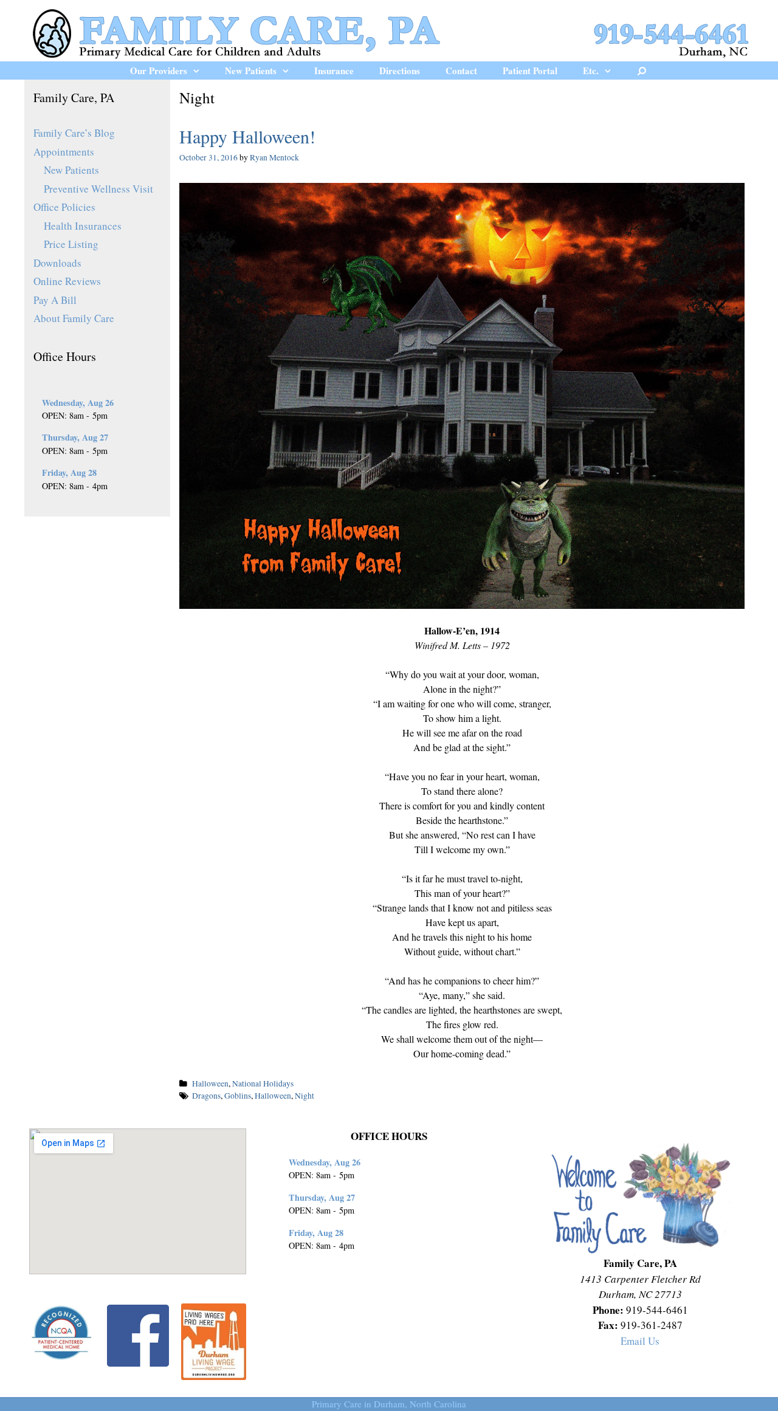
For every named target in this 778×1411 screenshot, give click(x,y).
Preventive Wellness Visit (98, 189)
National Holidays (263, 1083)
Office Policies (64, 207)
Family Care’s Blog (74, 133)
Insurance (334, 70)
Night (304, 1095)
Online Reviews (67, 281)
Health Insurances (83, 226)
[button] (199, 70)
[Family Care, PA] (389, 32)
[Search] (642, 70)
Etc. (591, 70)
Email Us (640, 1341)
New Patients (251, 70)
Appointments (63, 152)
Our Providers (158, 70)
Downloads (57, 263)
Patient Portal (530, 70)
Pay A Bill (55, 300)
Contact (461, 70)
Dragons (206, 1095)
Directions (399, 70)
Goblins (237, 1095)
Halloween (210, 1083)
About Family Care (73, 318)
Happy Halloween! (247, 136)
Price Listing (71, 244)
